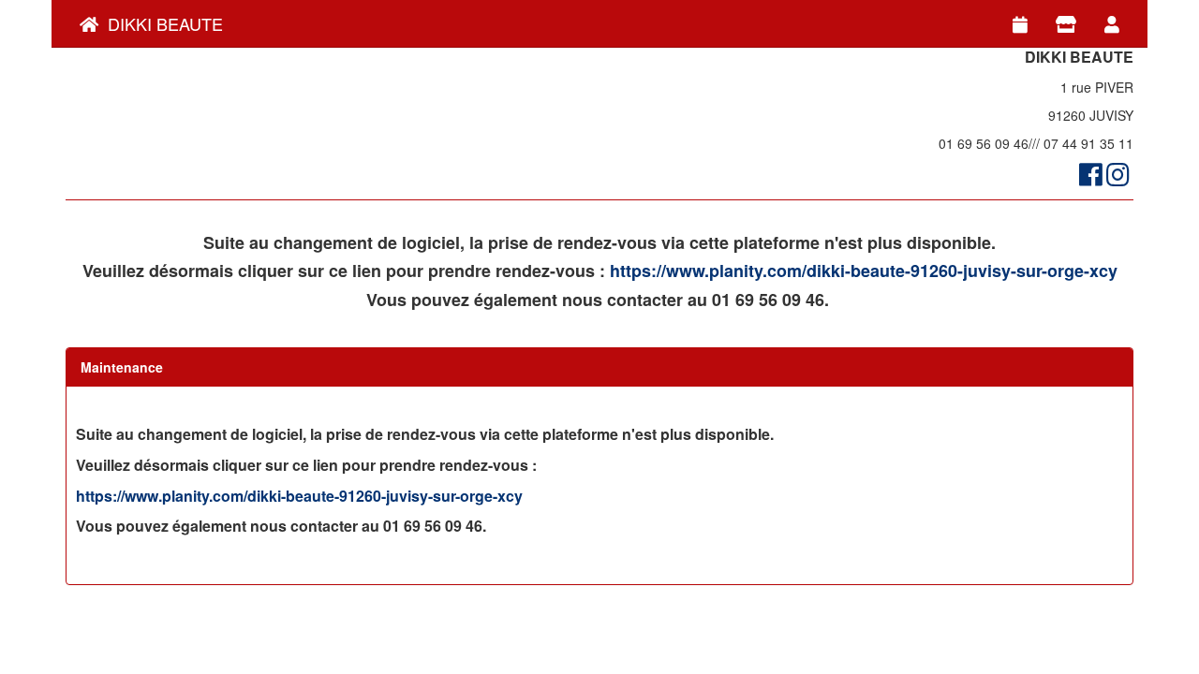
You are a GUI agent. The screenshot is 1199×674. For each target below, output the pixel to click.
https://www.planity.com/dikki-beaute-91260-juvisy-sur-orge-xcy (864, 270)
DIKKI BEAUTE (160, 23)
